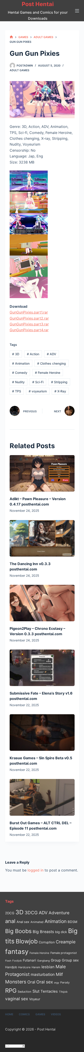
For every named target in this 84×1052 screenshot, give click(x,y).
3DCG (31, 912)
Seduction (24, 991)
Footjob (17, 960)
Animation (21, 363)
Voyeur (34, 999)
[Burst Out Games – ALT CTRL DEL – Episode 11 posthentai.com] (42, 797)
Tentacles (49, 991)
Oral (31, 981)
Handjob (11, 967)
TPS (16, 391)
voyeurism (38, 391)
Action (33, 354)
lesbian (47, 966)
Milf (59, 974)
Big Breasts (43, 931)
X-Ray (60, 391)
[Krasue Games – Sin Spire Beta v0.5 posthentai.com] (42, 732)
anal (10, 921)
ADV (51, 354)
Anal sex (23, 922)
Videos (56, 1014)
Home (9, 1014)
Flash (8, 960)
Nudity (18, 382)
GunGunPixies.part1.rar (29, 312)
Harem (36, 967)
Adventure (59, 912)
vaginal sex (16, 998)
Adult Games (19, 70)
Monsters (15, 982)
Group (56, 960)
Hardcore (24, 967)
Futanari (29, 960)
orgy (56, 982)
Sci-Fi (37, 382)
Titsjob (63, 991)
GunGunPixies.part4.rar (29, 330)
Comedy (19, 372)
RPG (11, 990)
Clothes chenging (51, 363)
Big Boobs (18, 931)
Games (40, 1014)
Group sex (70, 960)
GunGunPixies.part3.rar (29, 324)
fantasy (16, 951)
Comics (24, 1014)
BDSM (72, 922)
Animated (36, 922)
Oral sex (44, 982)
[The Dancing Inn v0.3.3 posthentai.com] (42, 538)
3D (15, 354)
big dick (61, 932)
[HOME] (11, 37)
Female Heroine (47, 372)
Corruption (47, 942)
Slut (35, 991)
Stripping (59, 382)
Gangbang (43, 960)
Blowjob (27, 941)
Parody (65, 982)
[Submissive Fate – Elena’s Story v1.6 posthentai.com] (42, 668)
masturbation (43, 974)
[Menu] (77, 11)
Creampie (65, 941)
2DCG (9, 913)
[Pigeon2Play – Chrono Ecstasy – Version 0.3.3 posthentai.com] (42, 603)
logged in (35, 870)
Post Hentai (38, 4)
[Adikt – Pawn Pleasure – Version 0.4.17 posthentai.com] (42, 473)
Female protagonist (63, 953)
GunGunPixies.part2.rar (29, 318)
